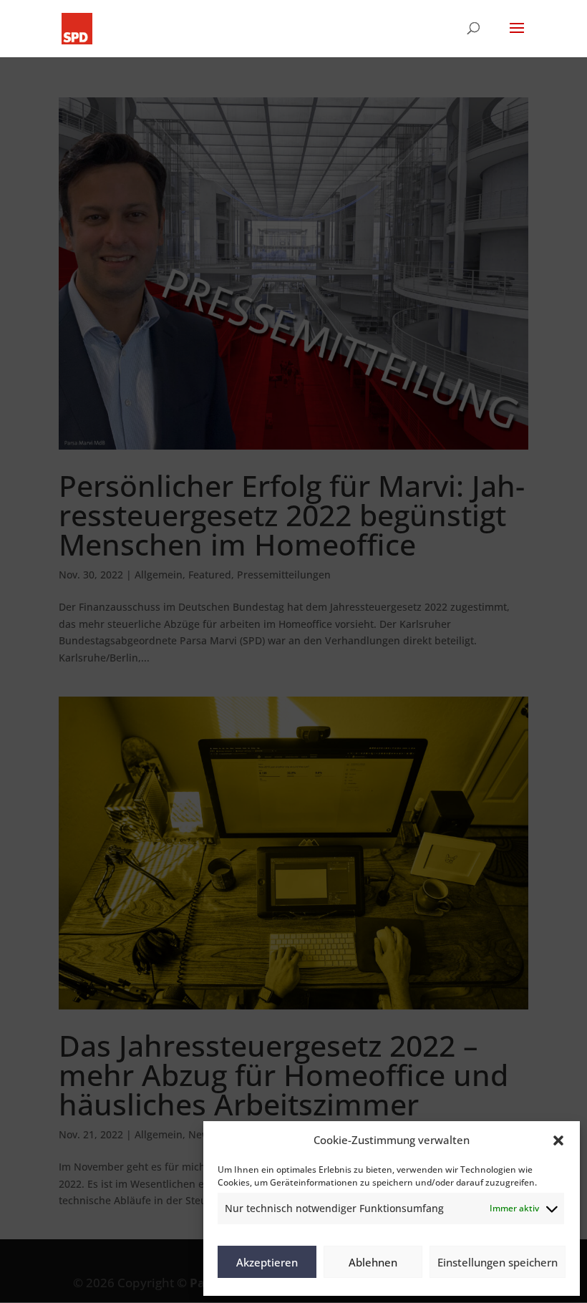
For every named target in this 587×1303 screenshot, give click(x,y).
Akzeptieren (267, 1262)
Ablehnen (373, 1262)
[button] (558, 1140)
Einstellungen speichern (497, 1262)
